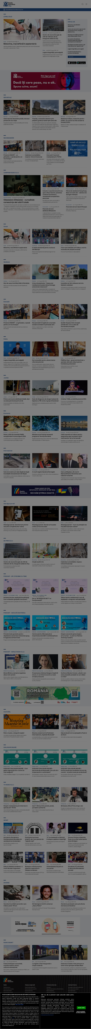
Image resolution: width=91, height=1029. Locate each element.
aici (13, 1017)
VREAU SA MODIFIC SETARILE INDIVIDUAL (81, 1012)
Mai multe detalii (19, 1004)
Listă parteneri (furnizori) (47, 1014)
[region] (45, 1011)
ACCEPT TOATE (81, 1007)
